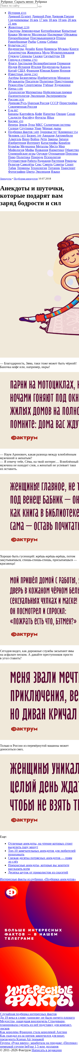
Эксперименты (56, 95)
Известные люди (23, 74)
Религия (13, 164)
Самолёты (27, 164)
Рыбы (32, 41)
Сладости (14, 117)
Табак (12, 168)
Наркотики (56, 150)
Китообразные (51, 30)
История (17, 12)
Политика (23, 157)
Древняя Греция (63, 16)
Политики (47, 81)
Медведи (24, 34)
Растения (57, 160)
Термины (23, 168)
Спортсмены (33, 85)
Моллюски (39, 34)
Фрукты (40, 117)
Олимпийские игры (22, 153)
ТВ (63, 56)
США (22, 70)
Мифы (29, 150)
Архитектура (17, 52)
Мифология (16, 150)
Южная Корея (49, 70)
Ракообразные (17, 41)
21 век (12, 23)
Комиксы (50, 49)
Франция (32, 70)
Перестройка (68, 103)
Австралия (25, 63)
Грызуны (14, 30)
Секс (38, 164)
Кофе (38, 114)
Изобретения (17, 142)
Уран (37, 128)
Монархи (63, 77)
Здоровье (49, 132)
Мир (62, 146)
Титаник (54, 168)
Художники (62, 85)
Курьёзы (14, 146)
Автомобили (64, 135)
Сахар (71, 114)
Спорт (69, 164)
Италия (36, 67)
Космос (15, 121)
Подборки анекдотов (26, 178)
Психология (52, 157)
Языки (55, 171)
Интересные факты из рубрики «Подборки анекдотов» (38, 879)
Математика (34, 92)
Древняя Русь (17, 103)
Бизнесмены (28, 77)
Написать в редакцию (47, 1050)
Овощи (61, 114)
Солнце (13, 128)
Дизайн (30, 49)
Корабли (64, 142)
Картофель (26, 114)
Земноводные (30, 30)
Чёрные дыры (51, 128)
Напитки (49, 114)
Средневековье (18, 20)
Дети (43, 139)
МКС (39, 124)
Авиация (48, 135)
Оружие (42, 153)
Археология (16, 92)
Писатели (32, 81)
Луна (31, 124)
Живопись (34, 52)
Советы (58, 164)
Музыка (63, 49)
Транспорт (68, 168)
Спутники (26, 128)
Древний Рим (41, 16)
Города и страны (22, 59)
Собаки (52, 41)
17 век (43, 20)
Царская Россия (38, 103)
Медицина (27, 146)
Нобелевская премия (57, 92)
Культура (17, 45)
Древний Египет (19, 16)
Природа (37, 157)
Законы (53, 139)
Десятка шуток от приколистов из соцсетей (38, 872)
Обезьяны (70, 34)
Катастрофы (49, 142)
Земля (23, 124)
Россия (16, 99)
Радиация (44, 160)
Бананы (13, 114)
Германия (63, 63)
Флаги (12, 63)
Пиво (12, 157)
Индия (12, 67)
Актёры (13, 77)
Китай (12, 70)
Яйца (50, 117)
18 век (53, 20)
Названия (41, 150)
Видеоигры (16, 49)
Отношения (56, 153)
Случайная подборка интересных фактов (28, 1014)
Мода (46, 52)
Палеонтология (18, 95)
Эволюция (37, 95)
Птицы (61, 38)
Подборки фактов (23, 132)
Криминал (68, 132)
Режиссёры (15, 85)
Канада (65, 67)
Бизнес (34, 135)
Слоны (41, 41)
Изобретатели (47, 77)
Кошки (13, 34)
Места (53, 146)
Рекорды (71, 160)
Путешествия (17, 160)
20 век (72, 20)
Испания (24, 67)
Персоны (71, 153)
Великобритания (44, 63)
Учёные (48, 85)
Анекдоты (6, 178)
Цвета (30, 171)
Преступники (63, 81)
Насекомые (55, 34)
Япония (65, 70)
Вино (26, 139)
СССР (54, 103)
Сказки (38, 56)
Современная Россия (22, 106)
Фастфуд (28, 117)
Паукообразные (18, 38)
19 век (62, 20)
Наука (15, 88)
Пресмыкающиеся (42, 38)
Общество (72, 150)
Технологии (39, 168)
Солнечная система (57, 124)
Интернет (33, 142)
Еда (13, 110)
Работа (32, 160)
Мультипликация (62, 52)
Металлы (42, 146)
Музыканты (16, 81)
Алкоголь (14, 139)
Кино (39, 49)
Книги (74, 49)
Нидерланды (51, 67)
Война (34, 139)
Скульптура (52, 56)
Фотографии (17, 171)
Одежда (13, 56)
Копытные (69, 30)
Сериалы (26, 56)
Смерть (48, 164)
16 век (34, 20)
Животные (18, 27)
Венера (13, 124)
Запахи (63, 139)
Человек (17, 135)
